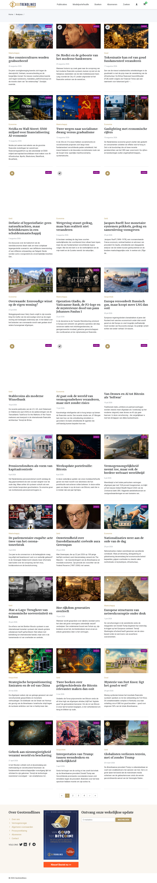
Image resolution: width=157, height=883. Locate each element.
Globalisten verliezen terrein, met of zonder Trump (125, 755)
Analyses (19, 14)
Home (11, 14)
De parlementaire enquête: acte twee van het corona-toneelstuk (31, 541)
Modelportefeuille (81, 4)
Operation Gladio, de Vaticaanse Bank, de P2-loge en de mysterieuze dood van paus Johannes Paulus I (78, 306)
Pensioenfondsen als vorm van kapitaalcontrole (30, 467)
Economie (13, 124)
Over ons (16, 819)
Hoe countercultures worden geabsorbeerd (29, 59)
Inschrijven (123, 820)
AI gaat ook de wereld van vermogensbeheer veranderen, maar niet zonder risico (78, 399)
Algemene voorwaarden (22, 827)
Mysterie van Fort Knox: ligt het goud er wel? (124, 683)
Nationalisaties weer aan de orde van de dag (124, 539)
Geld (10, 218)
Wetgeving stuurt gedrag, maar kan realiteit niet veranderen (74, 226)
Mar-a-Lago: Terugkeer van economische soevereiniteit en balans (30, 613)
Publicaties (62, 4)
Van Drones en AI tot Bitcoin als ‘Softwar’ (124, 395)
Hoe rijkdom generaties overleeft (73, 609)
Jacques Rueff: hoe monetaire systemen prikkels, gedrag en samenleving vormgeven (125, 226)
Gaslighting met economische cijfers (125, 130)
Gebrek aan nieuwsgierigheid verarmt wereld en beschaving (30, 753)
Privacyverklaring (19, 831)
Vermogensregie (19, 823)
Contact (15, 838)
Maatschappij (14, 53)
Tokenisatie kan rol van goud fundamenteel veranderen (125, 59)
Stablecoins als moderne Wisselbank (26, 397)
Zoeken (126, 4)
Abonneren (112, 4)
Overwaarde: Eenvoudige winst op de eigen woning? (30, 303)
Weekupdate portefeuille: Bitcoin (74, 467)
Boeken (98, 4)
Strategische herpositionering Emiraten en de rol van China (30, 683)
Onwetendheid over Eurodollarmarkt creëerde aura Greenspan (78, 541)
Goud (106, 53)
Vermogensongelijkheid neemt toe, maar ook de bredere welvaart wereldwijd (124, 469)
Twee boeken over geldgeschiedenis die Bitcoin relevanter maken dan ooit (76, 685)
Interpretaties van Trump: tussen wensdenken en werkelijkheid (75, 757)
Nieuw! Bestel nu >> (61, 864)
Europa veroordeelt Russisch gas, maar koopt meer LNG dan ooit (126, 305)
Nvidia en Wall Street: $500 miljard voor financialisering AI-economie (29, 132)
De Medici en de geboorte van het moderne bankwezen (77, 57)
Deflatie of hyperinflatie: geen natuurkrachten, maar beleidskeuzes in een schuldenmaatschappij (30, 228)
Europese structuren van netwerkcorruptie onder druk (125, 611)
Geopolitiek (108, 297)
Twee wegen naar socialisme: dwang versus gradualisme (77, 130)
